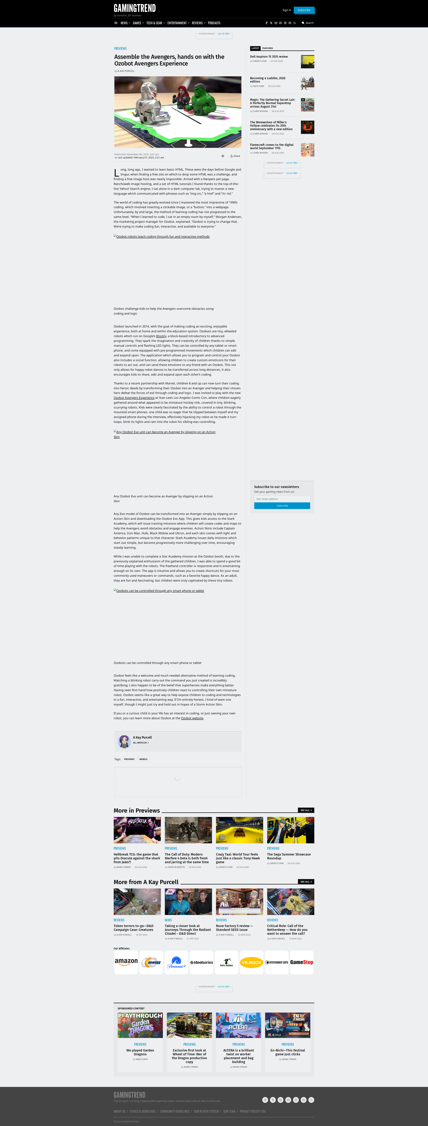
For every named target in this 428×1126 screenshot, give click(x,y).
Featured (267, 48)
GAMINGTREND (130, 1121)
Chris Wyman (260, 111)
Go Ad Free (223, 33)
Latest (255, 48)
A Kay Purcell (126, 71)
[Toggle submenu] (129, 23)
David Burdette (176, 867)
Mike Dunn (142, 1059)
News (168, 920)
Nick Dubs (258, 86)
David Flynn (260, 60)
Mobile (143, 759)
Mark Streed (124, 867)
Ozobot (186, 718)
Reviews (119, 920)
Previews (120, 48)
